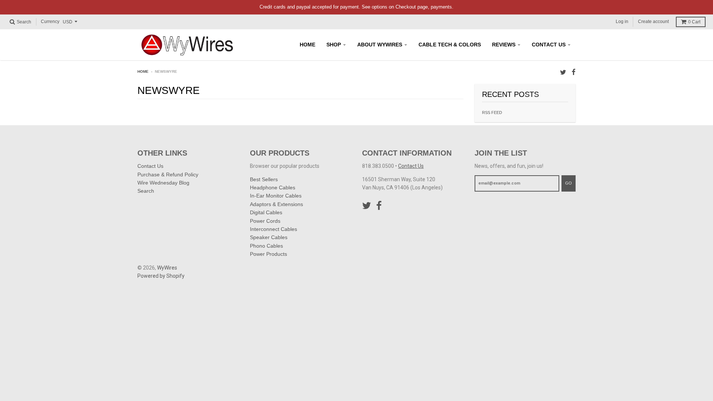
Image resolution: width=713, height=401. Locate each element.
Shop (333, 45)
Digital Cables (266, 212)
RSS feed (492, 112)
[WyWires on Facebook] (574, 72)
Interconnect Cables (273, 229)
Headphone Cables (272, 187)
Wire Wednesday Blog (163, 183)
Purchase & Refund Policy (167, 174)
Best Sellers (264, 179)
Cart (694, 22)
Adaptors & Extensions (276, 204)
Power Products (268, 254)
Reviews (503, 45)
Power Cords (265, 221)
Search (145, 191)
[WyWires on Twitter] (563, 72)
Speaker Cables (268, 237)
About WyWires (379, 45)
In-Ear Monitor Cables (276, 196)
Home (307, 45)
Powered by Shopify (161, 276)
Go (568, 183)
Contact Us (549, 45)
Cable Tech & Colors (450, 45)
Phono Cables (266, 246)
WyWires (167, 268)
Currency (50, 21)
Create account (653, 21)
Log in (622, 21)
